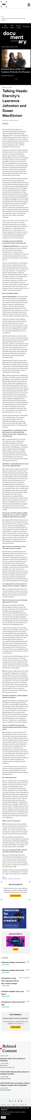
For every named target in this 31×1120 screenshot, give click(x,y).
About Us (15, 1104)
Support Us (23, 1104)
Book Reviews (4, 1067)
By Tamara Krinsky (5, 1078)
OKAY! (3, 1117)
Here (15, 949)
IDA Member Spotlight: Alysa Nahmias (13, 962)
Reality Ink (11, 1067)
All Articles (5, 26)
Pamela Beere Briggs (11, 120)
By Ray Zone (4, 1065)
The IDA (3, 1104)
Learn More (15, 1027)
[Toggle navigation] (29, 4)
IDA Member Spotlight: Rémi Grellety (12, 970)
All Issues (12, 26)
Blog (8, 1104)
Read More (5, 964)
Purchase (26, 27)
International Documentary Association (4, 4)
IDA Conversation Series (14, 878)
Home (2, 16)
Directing (4, 878)
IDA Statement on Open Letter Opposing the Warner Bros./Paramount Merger (10, 980)
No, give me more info (5, 1113)
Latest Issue (18, 26)
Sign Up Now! (15, 895)
